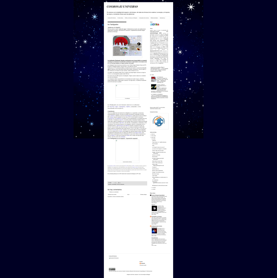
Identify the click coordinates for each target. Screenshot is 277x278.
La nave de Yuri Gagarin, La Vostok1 (159, 148)
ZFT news (138, 173)
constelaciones (154, 36)
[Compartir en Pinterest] (120, 182)
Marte (164, 46)
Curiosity (152, 38)
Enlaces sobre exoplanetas (157, 170)
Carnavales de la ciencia (144, 17)
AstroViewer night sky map (155, 108)
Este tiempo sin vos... (161, 228)
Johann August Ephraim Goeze (136, 65)
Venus (165, 62)
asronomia (164, 30)
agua (112, 117)
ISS (151, 44)
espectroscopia (152, 39)
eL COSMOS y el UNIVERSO (157, 94)
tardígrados (122, 184)
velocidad (161, 62)
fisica (156, 41)
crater (165, 36)
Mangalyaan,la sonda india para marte (159, 185)
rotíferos (128, 106)
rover (151, 55)
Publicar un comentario (114, 192)
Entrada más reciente (112, 194)
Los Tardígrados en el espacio (116, 138)
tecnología (164, 59)
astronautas (152, 34)
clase (110, 77)
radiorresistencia (119, 125)
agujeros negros (153, 30)
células (128, 135)
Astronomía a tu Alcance (157, 216)
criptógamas (122, 106)
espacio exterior (138, 132)
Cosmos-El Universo (112, 17)
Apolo (159, 30)
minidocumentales (153, 48)
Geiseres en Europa (156, 155)
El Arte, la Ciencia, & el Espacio (131, 17)
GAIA (153, 145)
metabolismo (118, 118)
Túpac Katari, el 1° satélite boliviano (159, 142)
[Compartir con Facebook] (118, 182)
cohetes (120, 131)
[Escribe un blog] (115, 182)
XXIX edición (122, 173)
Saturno (154, 57)
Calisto (162, 34)
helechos (142, 78)
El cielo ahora (120, 17)
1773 (145, 65)
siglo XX (121, 119)
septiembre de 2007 (112, 165)
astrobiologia (114, 184)
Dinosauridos (154, 156)
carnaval (118, 184)
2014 (152, 135)
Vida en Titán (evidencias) (157, 162)
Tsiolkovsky (152, 62)
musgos (137, 78)
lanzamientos (154, 45)
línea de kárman (161, 45)
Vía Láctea (152, 63)
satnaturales (165, 55)
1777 (115, 67)
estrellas (166, 39)
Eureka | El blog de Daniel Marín (158, 195)
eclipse (156, 38)
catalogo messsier (154, 35)
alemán (121, 69)
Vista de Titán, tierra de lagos (158, 150)
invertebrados (123, 61)
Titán (157, 60)
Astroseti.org (162, 17)
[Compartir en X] (117, 182)
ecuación (160, 38)
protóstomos (129, 61)
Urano (156, 62)
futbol (160, 41)
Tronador (164, 60)
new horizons (161, 49)
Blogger (148, 274)
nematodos (134, 106)
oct (153, 189)
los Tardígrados (160, 77)
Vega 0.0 (153, 204)
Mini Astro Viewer (155, 173)
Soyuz (164, 58)
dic (153, 139)
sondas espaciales (154, 58)
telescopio (152, 60)
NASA (159, 48)
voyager (160, 63)
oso (137, 70)
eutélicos (113, 135)
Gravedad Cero (155, 237)
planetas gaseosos (163, 53)
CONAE (166, 35)
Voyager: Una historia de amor (158, 172)
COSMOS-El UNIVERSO (122, 6)
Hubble (167, 43)
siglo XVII (121, 122)
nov (153, 187)
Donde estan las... (155, 168)
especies (120, 75)
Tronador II (154, 167)
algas (116, 106)
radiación (127, 125)
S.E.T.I (155, 55)
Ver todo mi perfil (143, 265)
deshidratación (129, 115)
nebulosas (165, 48)
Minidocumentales (154, 17)
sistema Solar (161, 57)
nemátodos (123, 136)
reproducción (111, 118)
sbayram (136, 274)
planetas (156, 53)
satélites (159, 55)
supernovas (152, 59)
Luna (167, 45)
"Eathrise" (154, 140)
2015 (152, 134)
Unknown (143, 263)
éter (121, 129)
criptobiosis (112, 115)
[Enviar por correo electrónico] (114, 182)
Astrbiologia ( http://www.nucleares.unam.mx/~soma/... (160, 182)
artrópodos (115, 77)
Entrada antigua (143, 194)
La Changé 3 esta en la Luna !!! (158, 147)
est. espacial (160, 39)
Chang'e (161, 35)
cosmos (160, 36)
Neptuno (151, 49)
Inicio (128, 194)
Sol (166, 57)
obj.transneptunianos (155, 50)
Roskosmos (156, 54)
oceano (151, 51)
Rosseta (164, 54)
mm (112, 63)
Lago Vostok (154, 175)
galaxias (153, 43)
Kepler (160, 44)
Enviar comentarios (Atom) (118, 196)
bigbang (157, 34)
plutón (151, 54)
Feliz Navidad (155, 143)
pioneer (151, 53)
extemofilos (152, 41)
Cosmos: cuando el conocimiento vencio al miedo (161, 85)
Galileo (157, 43)
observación (165, 50)
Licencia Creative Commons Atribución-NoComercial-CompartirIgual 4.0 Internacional (135, 271)
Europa (154, 40)
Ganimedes (162, 43)
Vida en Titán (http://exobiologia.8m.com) (158, 165)
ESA (133, 165)
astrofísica (164, 33)
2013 (152, 137)
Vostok (156, 63)
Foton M (126, 165)
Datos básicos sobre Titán (157, 161)
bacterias (112, 106)
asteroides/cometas (154, 31)
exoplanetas (162, 40)
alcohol (114, 129)
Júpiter (155, 44)
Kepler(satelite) (165, 44)
